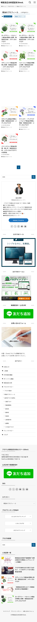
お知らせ (6, 367)
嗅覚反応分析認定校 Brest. (12, 2)
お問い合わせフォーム (28, 611)
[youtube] (22, 226)
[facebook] (12, 226)
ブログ (6, 435)
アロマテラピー (8, 16)
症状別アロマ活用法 (9, 398)
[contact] (25, 226)
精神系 (7, 412)
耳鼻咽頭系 (8, 405)
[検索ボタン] (30, 2)
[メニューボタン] (34, 2)
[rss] (23, 489)
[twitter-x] (15, 226)
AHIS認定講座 (8, 375)
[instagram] (18, 226)
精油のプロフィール (9, 394)
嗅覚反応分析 (8, 383)
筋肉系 (7, 409)
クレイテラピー (9, 431)
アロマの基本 (8, 390)
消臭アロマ (8, 401)
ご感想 (6, 371)
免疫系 (7, 416)
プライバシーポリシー (16, 611)
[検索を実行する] (34, 177)
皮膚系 (7, 423)
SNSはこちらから (18, 220)
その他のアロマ (9, 427)
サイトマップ (6, 611)
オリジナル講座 (9, 379)
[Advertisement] (18, 89)
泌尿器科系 (8, 419)
